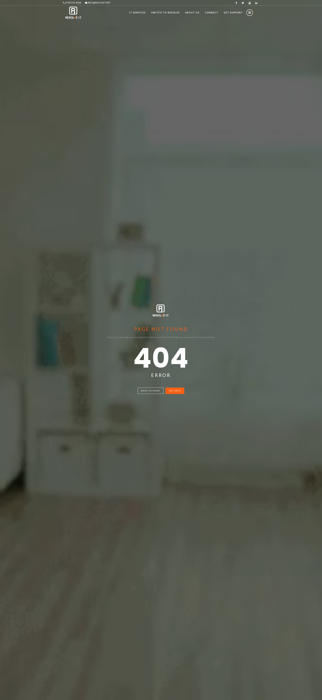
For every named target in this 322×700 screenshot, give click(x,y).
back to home (150, 390)
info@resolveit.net (99, 2)
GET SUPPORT (233, 12)
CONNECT (211, 12)
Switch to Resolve (165, 12)
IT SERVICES (137, 12)
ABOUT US (192, 12)
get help (175, 390)
